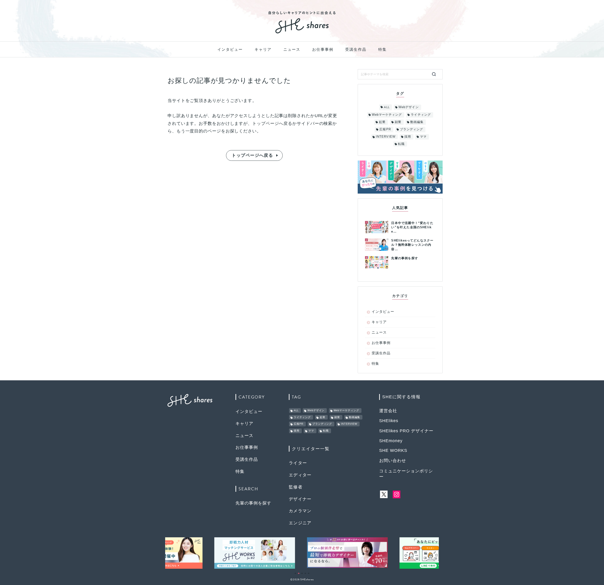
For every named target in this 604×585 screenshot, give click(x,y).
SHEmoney (391, 440)
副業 (398, 122)
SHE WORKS (393, 450)
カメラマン (300, 511)
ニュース (291, 49)
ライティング (421, 114)
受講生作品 (355, 49)
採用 (407, 136)
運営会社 (388, 410)
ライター (298, 463)
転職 (401, 144)
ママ (423, 136)
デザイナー (300, 499)
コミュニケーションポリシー (406, 474)
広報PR (385, 129)
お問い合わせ (392, 460)
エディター (300, 475)
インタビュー (230, 49)
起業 (382, 122)
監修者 (295, 487)
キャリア (263, 49)
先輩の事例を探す (253, 503)
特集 (382, 49)
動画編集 (417, 122)
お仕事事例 (322, 49)
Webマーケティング (387, 114)
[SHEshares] (302, 33)
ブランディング (411, 129)
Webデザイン (408, 107)
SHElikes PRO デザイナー (406, 430)
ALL (387, 107)
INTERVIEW (385, 136)
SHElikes (388, 420)
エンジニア (300, 523)
